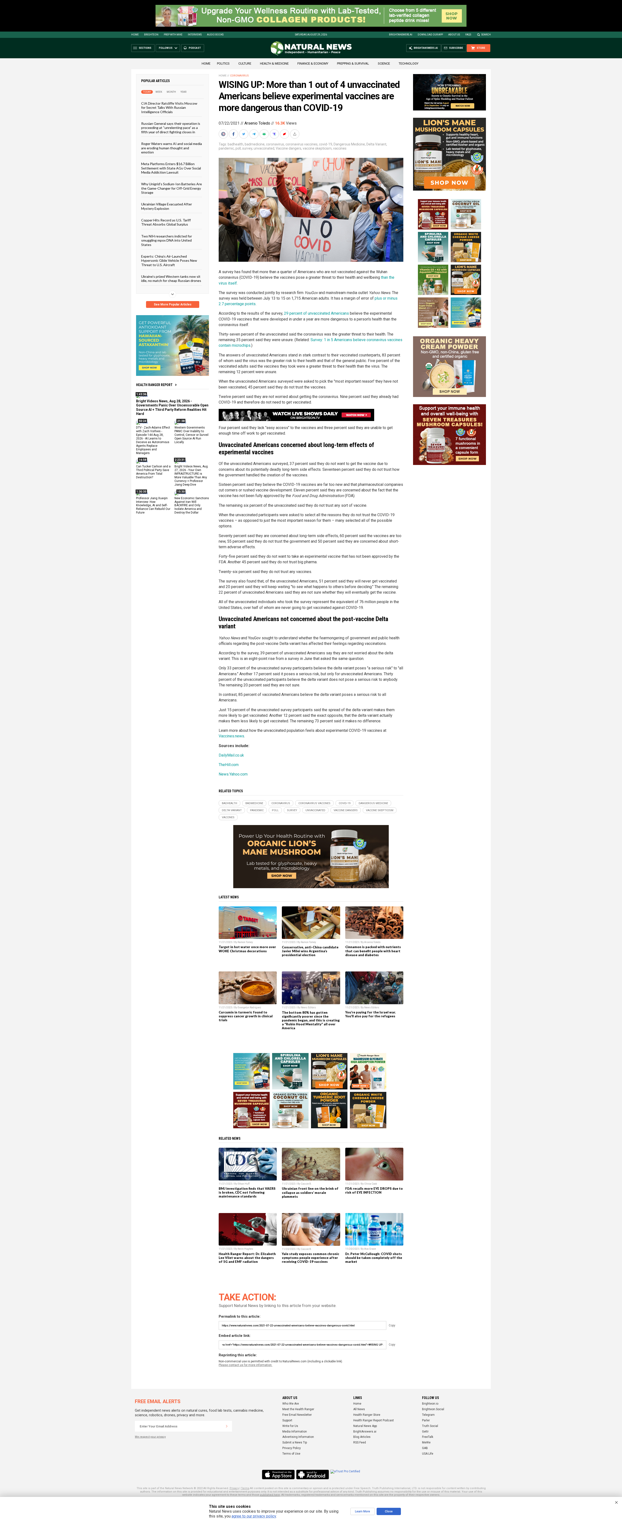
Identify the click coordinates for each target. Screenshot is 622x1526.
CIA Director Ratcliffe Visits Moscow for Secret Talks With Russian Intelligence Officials (169, 107)
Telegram (428, 1414)
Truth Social (430, 1426)
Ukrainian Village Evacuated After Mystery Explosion (166, 206)
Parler (426, 1420)
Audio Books (215, 34)
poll (238, 148)
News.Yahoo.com (233, 774)
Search (486, 34)
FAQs (468, 34)
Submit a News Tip (294, 1442)
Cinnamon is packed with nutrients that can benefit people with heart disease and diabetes (373, 951)
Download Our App (430, 34)
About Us (454, 34)
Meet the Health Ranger (298, 1409)
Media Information (294, 1431)
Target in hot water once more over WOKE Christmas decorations (247, 949)
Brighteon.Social (433, 1409)
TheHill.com (229, 764)
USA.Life (427, 1453)
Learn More (362, 1511)
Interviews (195, 34)
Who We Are (290, 1403)
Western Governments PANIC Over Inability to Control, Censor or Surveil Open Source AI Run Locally (191, 435)
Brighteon (151, 34)
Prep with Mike (173, 34)
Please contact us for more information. (245, 1365)
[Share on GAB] (264, 134)
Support (287, 1420)
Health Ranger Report (154, 385)
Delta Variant (376, 144)
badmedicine (255, 144)
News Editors (308, 1007)
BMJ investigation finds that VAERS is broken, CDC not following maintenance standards (247, 1192)
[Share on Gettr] (285, 134)
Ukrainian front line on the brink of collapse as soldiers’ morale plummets (310, 1192)
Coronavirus (239, 75)
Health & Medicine (274, 63)
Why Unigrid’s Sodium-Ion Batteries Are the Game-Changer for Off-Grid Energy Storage (171, 188)
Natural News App (365, 1426)
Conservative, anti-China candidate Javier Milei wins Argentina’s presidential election (310, 951)
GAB (425, 1448)
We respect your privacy (150, 1436)
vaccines (339, 148)
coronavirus (275, 144)
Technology (408, 63)
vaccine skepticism (317, 148)
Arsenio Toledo (257, 123)
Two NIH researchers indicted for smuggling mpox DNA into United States (166, 240)
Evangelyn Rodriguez (249, 1007)
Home (135, 34)
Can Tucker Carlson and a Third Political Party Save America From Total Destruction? (153, 472)
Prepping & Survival (353, 63)
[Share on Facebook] (234, 134)
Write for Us (290, 1426)
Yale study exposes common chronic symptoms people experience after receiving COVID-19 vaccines (310, 1258)
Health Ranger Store (366, 1414)
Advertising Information (298, 1437)
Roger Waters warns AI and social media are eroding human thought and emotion (171, 148)
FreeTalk (427, 1437)
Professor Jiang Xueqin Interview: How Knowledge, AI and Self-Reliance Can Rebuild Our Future (153, 505)
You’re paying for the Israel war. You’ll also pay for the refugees (370, 1014)
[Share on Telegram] (254, 134)
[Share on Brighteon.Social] (224, 134)
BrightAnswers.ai (400, 34)
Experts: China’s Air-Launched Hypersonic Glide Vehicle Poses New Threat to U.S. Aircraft (169, 260)
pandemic (226, 148)
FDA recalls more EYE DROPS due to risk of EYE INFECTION (374, 1190)
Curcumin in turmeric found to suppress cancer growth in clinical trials (246, 1016)
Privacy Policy (291, 1448)
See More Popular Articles (172, 304)
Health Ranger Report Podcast (373, 1420)
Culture (244, 63)
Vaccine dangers (288, 148)
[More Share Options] (295, 134)
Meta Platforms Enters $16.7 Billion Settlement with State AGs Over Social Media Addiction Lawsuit (171, 168)
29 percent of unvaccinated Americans (316, 313)
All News (359, 1409)
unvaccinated (264, 148)
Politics (223, 63)
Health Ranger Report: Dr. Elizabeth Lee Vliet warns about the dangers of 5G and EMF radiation (247, 1258)
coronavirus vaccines (301, 144)
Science (384, 63)
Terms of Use (291, 1453)
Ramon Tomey (245, 942)
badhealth (235, 144)
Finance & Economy (312, 63)
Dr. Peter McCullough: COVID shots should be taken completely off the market (373, 1258)
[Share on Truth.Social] (275, 134)
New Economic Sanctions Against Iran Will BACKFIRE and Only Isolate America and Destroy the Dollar (191, 505)
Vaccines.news (231, 736)
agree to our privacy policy (254, 1516)
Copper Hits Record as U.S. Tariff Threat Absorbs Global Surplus (166, 222)
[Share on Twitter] (244, 134)
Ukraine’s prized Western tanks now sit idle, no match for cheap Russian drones (171, 278)
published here (270, 1494)
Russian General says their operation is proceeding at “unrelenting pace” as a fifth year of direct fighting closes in (170, 127)
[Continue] (226, 1426)
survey (247, 148)
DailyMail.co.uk (231, 755)
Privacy (234, 1488)
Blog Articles (362, 1437)
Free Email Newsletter (297, 1414)
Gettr (425, 1431)
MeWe (426, 1442)
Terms (245, 1488)
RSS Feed (359, 1442)
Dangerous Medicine (349, 144)
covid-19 (325, 144)
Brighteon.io (430, 1403)
